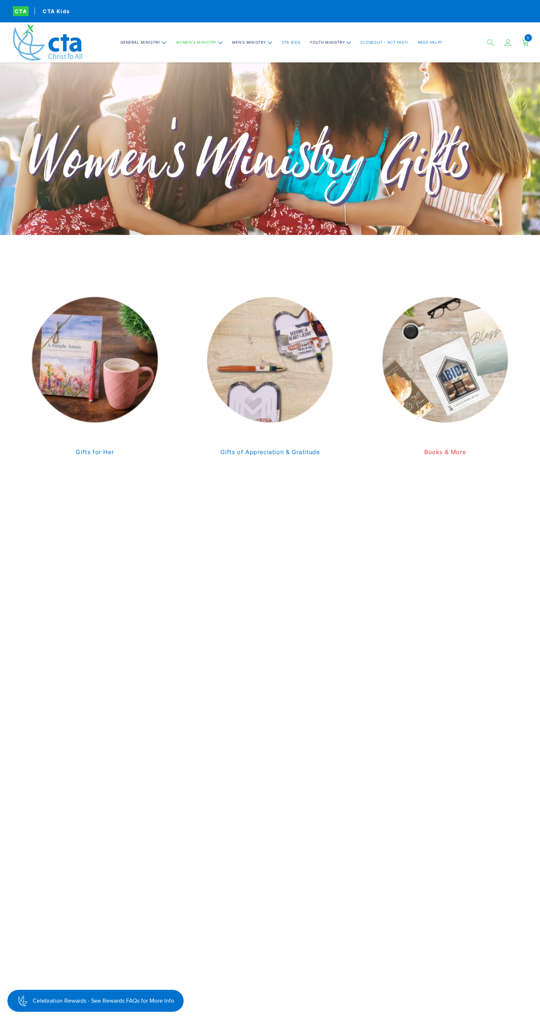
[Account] (507, 42)
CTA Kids (56, 11)
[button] (143, 42)
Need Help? (430, 42)
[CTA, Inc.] (47, 42)
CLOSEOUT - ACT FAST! (384, 42)
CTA (21, 11)
